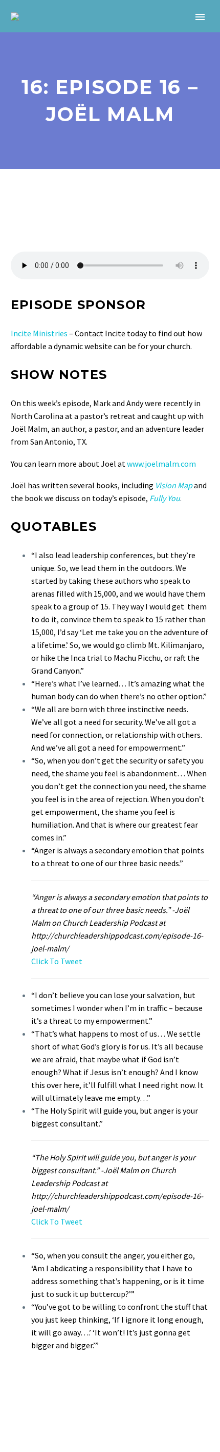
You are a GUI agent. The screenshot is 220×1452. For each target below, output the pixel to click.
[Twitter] (32, 1387)
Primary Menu (200, 17)
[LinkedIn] (77, 1387)
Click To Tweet (56, 961)
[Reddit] (91, 1387)
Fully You (164, 498)
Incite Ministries (39, 333)
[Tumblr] (62, 1387)
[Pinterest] (47, 1387)
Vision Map (173, 485)
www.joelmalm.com (161, 463)
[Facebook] (17, 1387)
